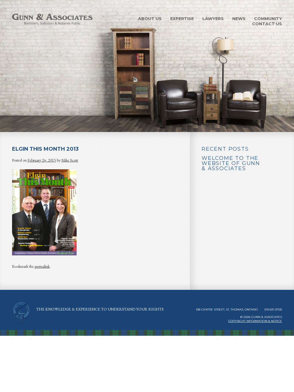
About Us (150, 18)
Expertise (182, 18)
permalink (42, 266)
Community (268, 18)
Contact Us (267, 23)
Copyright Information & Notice (255, 321)
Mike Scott (69, 160)
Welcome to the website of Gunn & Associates (231, 163)
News (238, 18)
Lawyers (213, 18)
